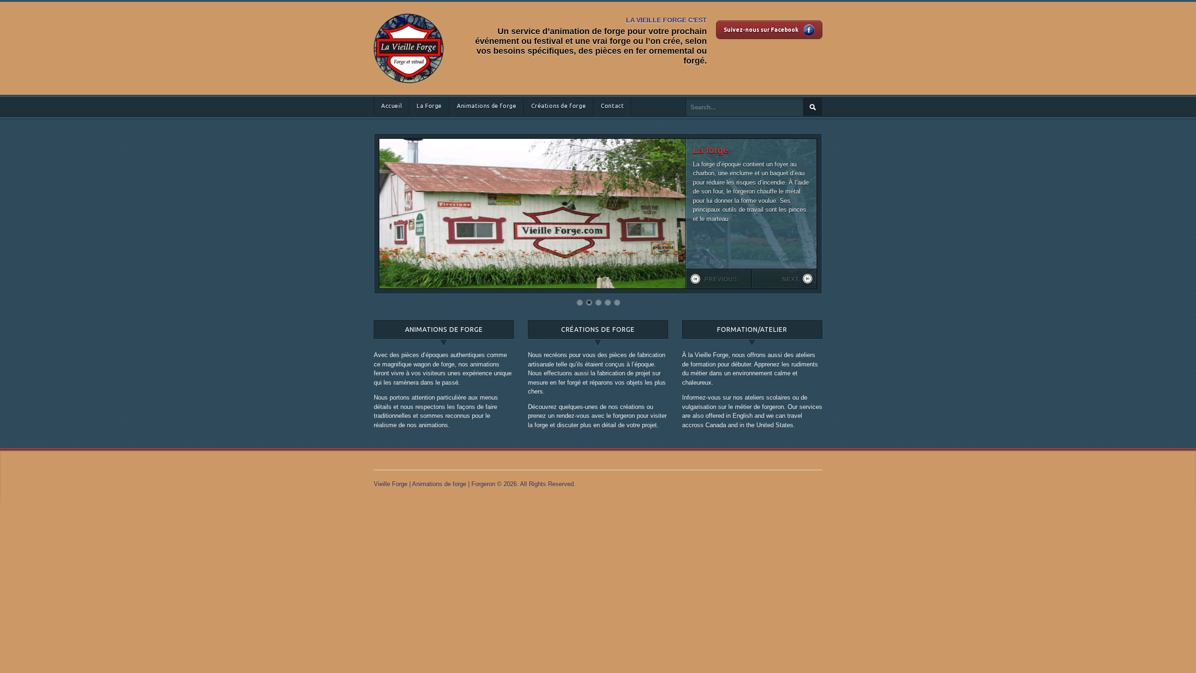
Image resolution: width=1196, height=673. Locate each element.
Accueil (391, 106)
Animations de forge (486, 106)
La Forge (429, 106)
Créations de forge (558, 106)
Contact (612, 106)
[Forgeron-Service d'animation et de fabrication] (409, 11)
